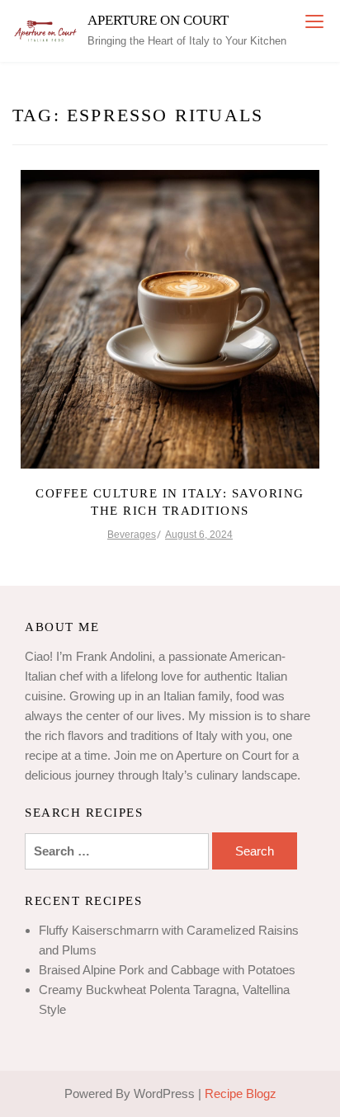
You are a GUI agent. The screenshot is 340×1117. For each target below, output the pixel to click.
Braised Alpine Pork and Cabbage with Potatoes (167, 970)
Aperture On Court (158, 20)
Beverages (131, 534)
